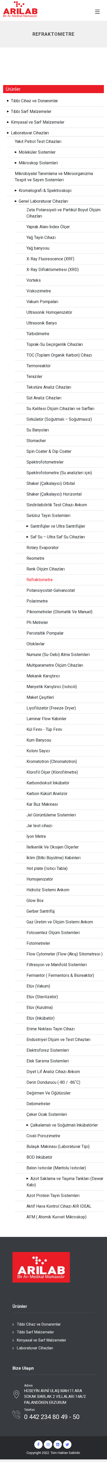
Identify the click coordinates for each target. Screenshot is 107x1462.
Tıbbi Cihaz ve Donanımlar (39, 1324)
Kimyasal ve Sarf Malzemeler (41, 1340)
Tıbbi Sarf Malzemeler (35, 1332)
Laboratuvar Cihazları (35, 1348)
